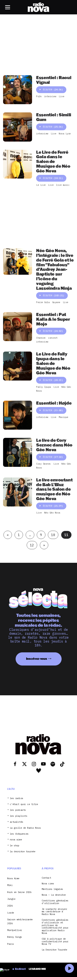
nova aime (16, 840)
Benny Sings (14, 937)
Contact (46, 878)
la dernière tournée (22, 851)
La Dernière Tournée (54, 949)
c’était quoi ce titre (24, 804)
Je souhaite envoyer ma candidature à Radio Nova (54, 912)
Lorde (10, 912)
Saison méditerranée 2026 (20, 921)
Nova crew (48, 883)
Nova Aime (13, 878)
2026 (10, 905)
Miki (10, 885)
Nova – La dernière (54, 895)
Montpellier (14, 930)
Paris (10, 943)
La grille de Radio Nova (25, 828)
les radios (16, 798)
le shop (14, 845)
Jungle (11, 898)
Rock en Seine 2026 (19, 892)
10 (53, 535)
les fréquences (19, 834)
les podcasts (18, 810)
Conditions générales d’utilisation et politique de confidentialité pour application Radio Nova (55, 926)
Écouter (53, 89)
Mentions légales (52, 889)
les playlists (18, 816)
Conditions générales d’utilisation (55, 902)
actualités (16, 822)
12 (32, 545)
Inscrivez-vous (36, 659)
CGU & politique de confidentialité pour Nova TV (55, 941)
